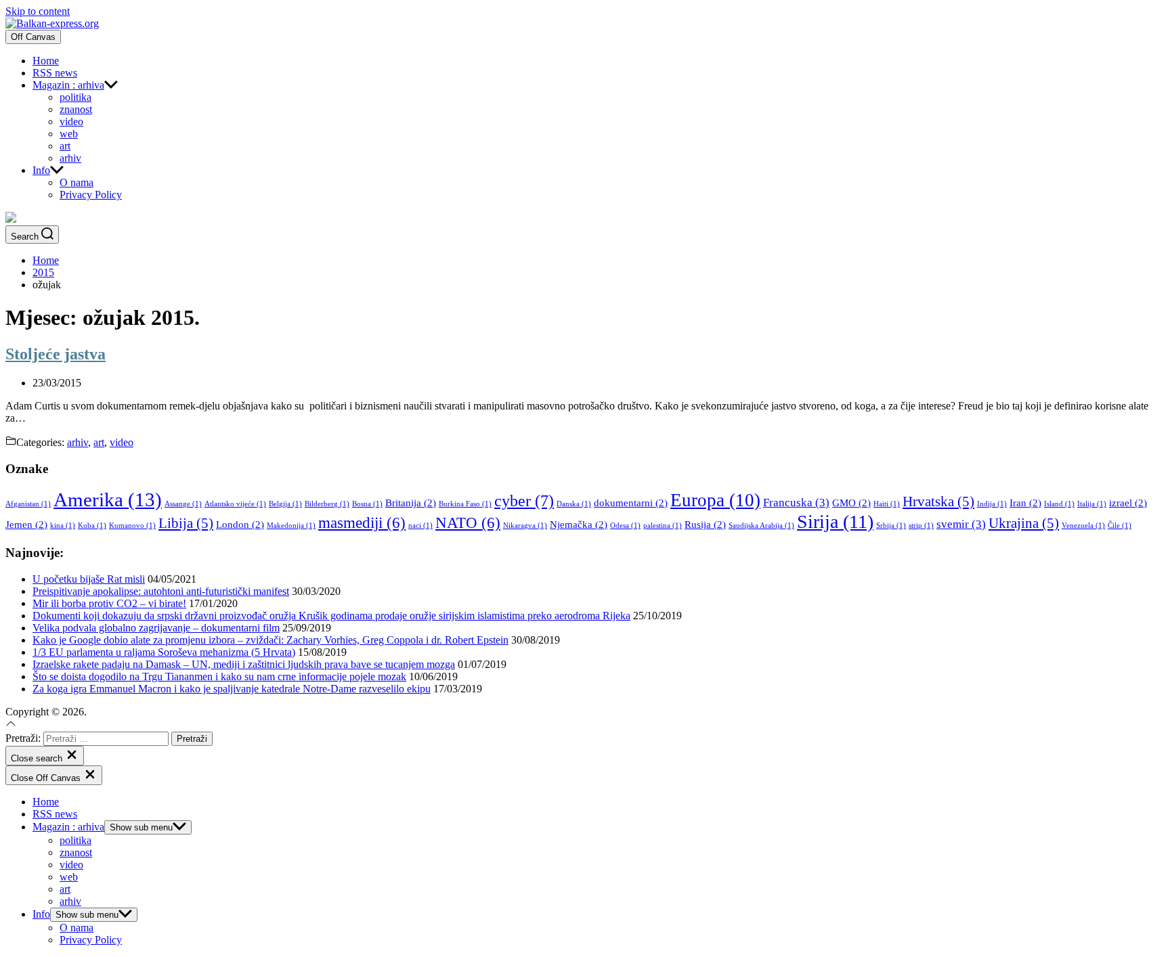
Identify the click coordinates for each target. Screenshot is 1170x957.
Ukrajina (1024, 523)
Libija (185, 523)
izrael (1128, 502)
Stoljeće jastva (55, 354)
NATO (467, 522)
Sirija (835, 521)
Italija (1091, 504)
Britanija (410, 502)
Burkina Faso (465, 504)
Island (1059, 504)
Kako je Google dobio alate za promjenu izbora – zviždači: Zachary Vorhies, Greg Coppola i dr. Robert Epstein (270, 640)
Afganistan (28, 504)
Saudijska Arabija (761, 525)
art (65, 146)
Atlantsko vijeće (235, 504)
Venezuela (1083, 525)
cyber (524, 501)
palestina (662, 525)
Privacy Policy (91, 194)
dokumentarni (631, 502)
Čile (1119, 525)
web (69, 133)
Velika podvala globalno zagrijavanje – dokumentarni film (156, 627)
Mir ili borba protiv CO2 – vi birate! (109, 603)
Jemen (26, 524)
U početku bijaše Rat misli (88, 579)
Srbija (891, 525)
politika (75, 97)
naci (420, 525)
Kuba (92, 525)
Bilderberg (327, 504)
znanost (76, 109)
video (71, 121)
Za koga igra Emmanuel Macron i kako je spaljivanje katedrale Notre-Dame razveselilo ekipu (231, 688)
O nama (76, 182)
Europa (715, 500)
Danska (574, 504)
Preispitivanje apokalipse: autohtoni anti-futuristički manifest (160, 591)
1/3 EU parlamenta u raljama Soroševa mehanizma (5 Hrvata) (163, 652)
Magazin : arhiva (68, 85)
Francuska (796, 502)
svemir (961, 524)
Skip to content (37, 11)
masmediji (362, 522)
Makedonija (291, 525)
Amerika (107, 499)
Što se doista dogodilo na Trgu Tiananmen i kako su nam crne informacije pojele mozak (219, 676)
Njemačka (578, 524)
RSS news (54, 73)
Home (45, 60)
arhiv (70, 158)
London (240, 524)
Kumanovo (132, 525)
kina (62, 525)
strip (921, 525)
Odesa (625, 525)
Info (41, 170)
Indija (992, 504)
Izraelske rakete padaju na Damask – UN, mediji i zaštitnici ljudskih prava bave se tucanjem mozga (243, 664)
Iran (1025, 502)
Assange (183, 504)
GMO (851, 502)
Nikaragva (525, 525)
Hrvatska (938, 501)
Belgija (285, 504)
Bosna (367, 504)
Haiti (886, 504)
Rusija (705, 524)
